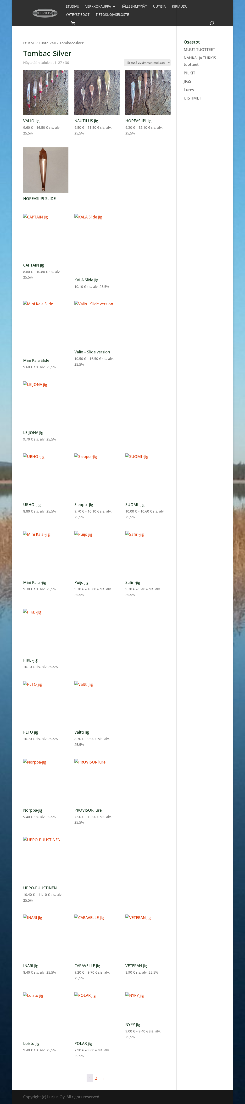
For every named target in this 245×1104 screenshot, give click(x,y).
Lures (189, 89)
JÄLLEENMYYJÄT (134, 7)
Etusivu (29, 42)
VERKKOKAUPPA (98, 7)
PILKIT (189, 73)
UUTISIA (159, 7)
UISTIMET (192, 98)
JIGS (187, 81)
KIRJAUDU (180, 7)
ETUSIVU (72, 7)
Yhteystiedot (77, 15)
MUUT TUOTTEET (199, 49)
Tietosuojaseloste (112, 15)
